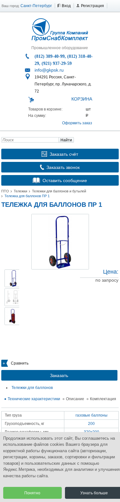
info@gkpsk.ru (49, 70)
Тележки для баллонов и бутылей (59, 191)
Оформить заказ (77, 123)
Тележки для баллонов (32, 387)
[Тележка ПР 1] (60, 241)
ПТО (5, 191)
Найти (66, 140)
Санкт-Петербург (36, 6)
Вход (66, 6)
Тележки (20, 191)
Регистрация (92, 6)
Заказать (59, 375)
